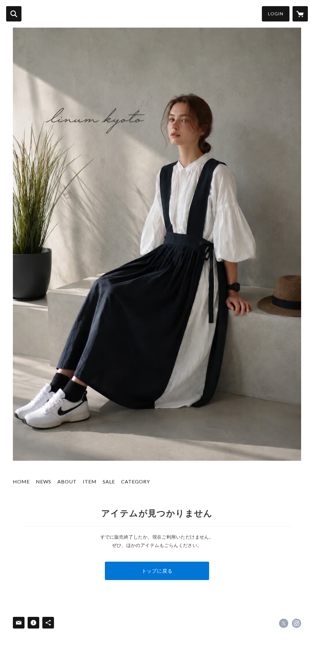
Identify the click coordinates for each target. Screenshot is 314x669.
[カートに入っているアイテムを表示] (300, 13)
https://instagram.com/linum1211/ (296, 623)
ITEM (90, 481)
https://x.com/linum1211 (283, 623)
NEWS (43, 481)
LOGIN (275, 13)
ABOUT (67, 481)
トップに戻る (157, 571)
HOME (21, 481)
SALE (109, 481)
